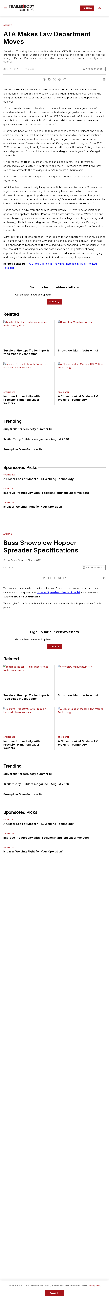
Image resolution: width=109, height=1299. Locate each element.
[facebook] (44, 79)
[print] (104, 79)
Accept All (54, 1293)
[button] (5, 8)
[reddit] (59, 79)
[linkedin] (49, 79)
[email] (64, 79)
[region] (54, 1290)
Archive (7, 25)
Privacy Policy (95, 1285)
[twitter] (54, 79)
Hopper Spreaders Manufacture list (58, 592)
